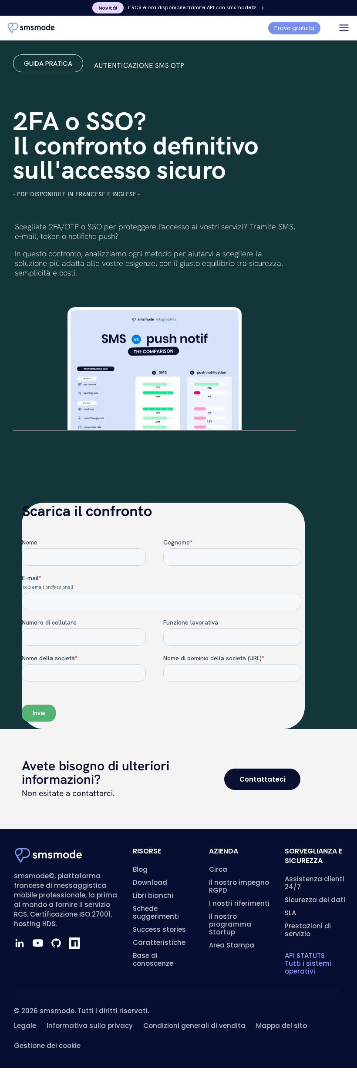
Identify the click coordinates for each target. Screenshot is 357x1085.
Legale (25, 1025)
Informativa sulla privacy (90, 1025)
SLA (290, 912)
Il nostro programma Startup (230, 924)
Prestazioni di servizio (308, 929)
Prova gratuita (294, 28)
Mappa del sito (281, 1025)
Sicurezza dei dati (315, 899)
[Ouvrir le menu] (344, 27)
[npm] (74, 943)
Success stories (159, 929)
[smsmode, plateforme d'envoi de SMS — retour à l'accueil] (31, 28)
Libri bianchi (153, 895)
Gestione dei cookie (47, 1045)
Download (150, 882)
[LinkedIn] (19, 943)
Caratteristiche (159, 942)
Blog (140, 869)
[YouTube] (38, 943)
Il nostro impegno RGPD (239, 886)
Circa (218, 869)
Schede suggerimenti (156, 912)
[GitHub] (56, 943)
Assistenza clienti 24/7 (314, 882)
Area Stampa (231, 945)
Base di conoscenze (153, 959)
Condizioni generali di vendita (194, 1025)
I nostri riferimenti (239, 903)
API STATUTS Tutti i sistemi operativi (308, 963)
